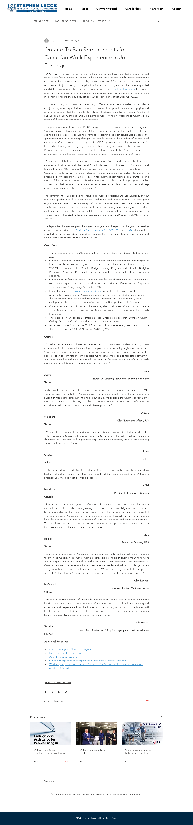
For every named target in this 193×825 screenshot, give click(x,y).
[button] (159, 21)
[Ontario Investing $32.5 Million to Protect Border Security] (142, 733)
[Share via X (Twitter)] (52, 692)
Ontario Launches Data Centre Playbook (92, 751)
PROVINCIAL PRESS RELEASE (96, 21)
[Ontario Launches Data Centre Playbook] (96, 733)
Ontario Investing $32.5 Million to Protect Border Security (139, 751)
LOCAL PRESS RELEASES (66, 21)
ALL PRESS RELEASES (39, 21)
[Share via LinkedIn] (59, 692)
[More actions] (147, 40)
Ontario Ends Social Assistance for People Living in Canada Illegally (51, 751)
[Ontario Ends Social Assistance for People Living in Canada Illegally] (50, 733)
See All (160, 716)
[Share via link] (66, 692)
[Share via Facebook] (45, 692)
